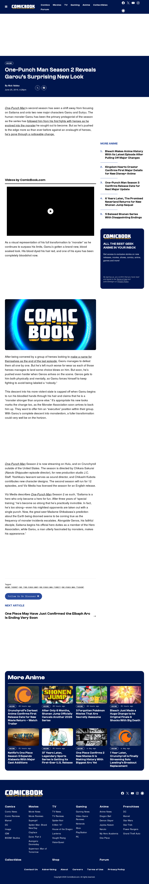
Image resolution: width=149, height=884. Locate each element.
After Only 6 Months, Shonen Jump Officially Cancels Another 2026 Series (57, 715)
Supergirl (33, 820)
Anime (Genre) (11, 587)
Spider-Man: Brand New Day (38, 826)
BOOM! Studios (12, 837)
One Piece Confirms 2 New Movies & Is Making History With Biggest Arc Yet (90, 757)
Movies (57, 5)
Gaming (75, 5)
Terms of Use (122, 279)
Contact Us (31, 869)
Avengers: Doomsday (34, 843)
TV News (56, 811)
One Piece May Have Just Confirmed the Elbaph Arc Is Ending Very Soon (47, 616)
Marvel (8, 820)
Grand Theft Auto (131, 833)
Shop (55, 859)
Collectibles (100, 5)
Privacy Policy (122, 281)
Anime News (106, 811)
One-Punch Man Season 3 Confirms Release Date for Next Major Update (122, 186)
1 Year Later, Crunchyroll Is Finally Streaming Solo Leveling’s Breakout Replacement (124, 759)
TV (66, 5)
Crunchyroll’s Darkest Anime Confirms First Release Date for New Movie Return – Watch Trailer (23, 717)
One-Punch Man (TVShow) (73, 587)
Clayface (33, 832)
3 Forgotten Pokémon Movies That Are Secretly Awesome (90, 714)
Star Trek (127, 824)
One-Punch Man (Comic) (50, 587)
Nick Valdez (13, 85)
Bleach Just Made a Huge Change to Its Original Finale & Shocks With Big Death (125, 715)
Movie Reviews (36, 816)
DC (6, 824)
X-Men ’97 (57, 824)
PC (77, 836)
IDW (7, 833)
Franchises (131, 806)
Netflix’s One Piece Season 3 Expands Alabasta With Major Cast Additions (21, 757)
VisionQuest (58, 842)
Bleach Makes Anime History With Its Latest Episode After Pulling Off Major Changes (124, 155)
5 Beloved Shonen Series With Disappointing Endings (123, 216)
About (64, 869)
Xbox (78, 828)
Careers (77, 869)
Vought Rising (59, 837)
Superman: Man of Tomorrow (38, 850)
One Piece (105, 837)
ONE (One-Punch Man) (28, 587)
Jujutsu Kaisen (107, 824)
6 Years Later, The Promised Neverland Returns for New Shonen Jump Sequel (124, 202)
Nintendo (80, 823)
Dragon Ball (105, 816)
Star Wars (128, 820)
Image (8, 829)
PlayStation (81, 832)
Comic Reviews (12, 816)
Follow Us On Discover (22, 596)
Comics (45, 5)
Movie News (34, 811)
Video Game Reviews (82, 818)
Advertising (49, 869)
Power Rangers (130, 829)
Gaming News (83, 811)
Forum (45, 9)
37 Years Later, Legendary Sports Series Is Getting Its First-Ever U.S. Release (57, 757)
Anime (86, 5)
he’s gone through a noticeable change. (30, 134)
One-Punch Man (15, 108)
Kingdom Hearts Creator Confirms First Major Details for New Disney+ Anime (124, 170)
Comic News (11, 811)
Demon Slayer (106, 820)
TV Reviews (58, 816)
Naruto (103, 829)
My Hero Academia (109, 833)
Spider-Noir (57, 820)
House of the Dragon (62, 829)
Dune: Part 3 (35, 836)
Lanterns (56, 833)
